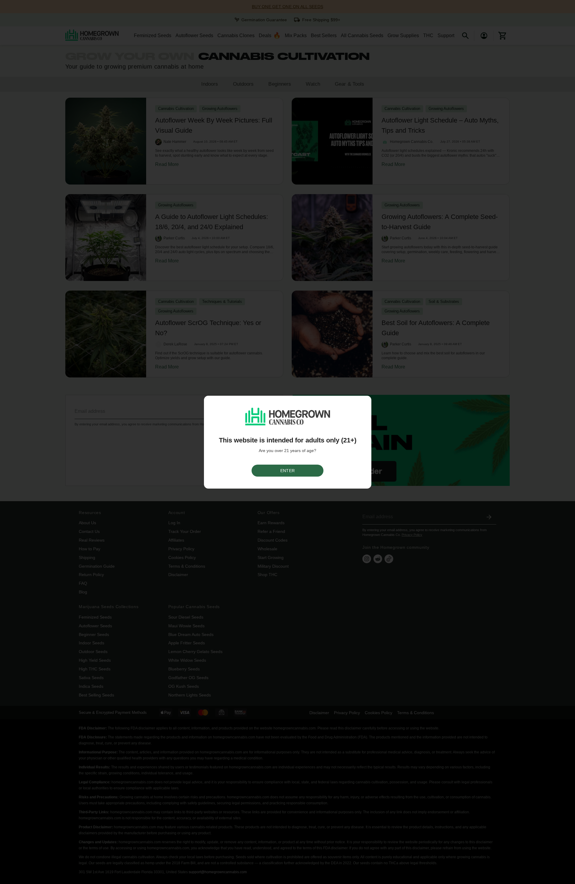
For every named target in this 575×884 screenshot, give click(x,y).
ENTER (287, 470)
